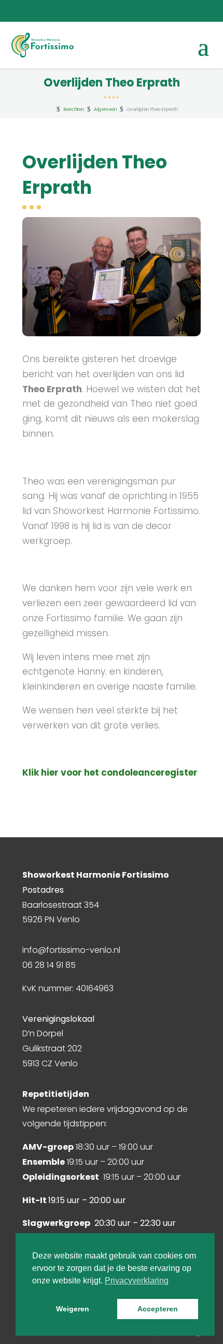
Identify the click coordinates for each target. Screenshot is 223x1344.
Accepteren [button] (157, 1309)
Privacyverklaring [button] (137, 1280)
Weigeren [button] (72, 1309)
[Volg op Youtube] (192, 11)
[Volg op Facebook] (151, 11)
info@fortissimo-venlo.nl (71, 950)
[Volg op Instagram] (171, 11)
